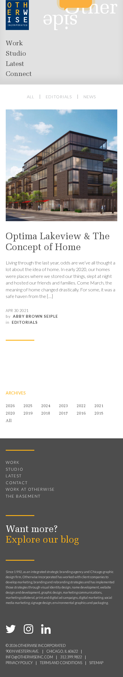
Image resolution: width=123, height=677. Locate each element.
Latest (15, 64)
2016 (81, 413)
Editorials (59, 96)
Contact (17, 482)
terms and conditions (61, 663)
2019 (28, 413)
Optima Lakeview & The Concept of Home (58, 242)
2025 (28, 406)
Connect (19, 74)
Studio (16, 53)
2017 (63, 413)
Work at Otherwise (30, 489)
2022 (81, 406)
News (90, 96)
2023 (63, 406)
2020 (10, 413)
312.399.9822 (71, 657)
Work (14, 43)
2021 (99, 406)
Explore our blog (42, 540)
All (30, 96)
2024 (45, 406)
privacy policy (19, 663)
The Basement (23, 496)
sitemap (96, 663)
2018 (45, 413)
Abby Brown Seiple (35, 316)
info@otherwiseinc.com (29, 657)
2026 (10, 406)
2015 (99, 413)
